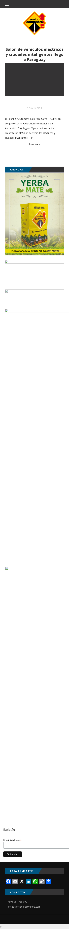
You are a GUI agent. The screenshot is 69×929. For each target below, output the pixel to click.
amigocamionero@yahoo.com (24, 906)
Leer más (34, 144)
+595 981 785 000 (17, 901)
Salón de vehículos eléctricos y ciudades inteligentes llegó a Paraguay (34, 54)
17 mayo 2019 (34, 108)
